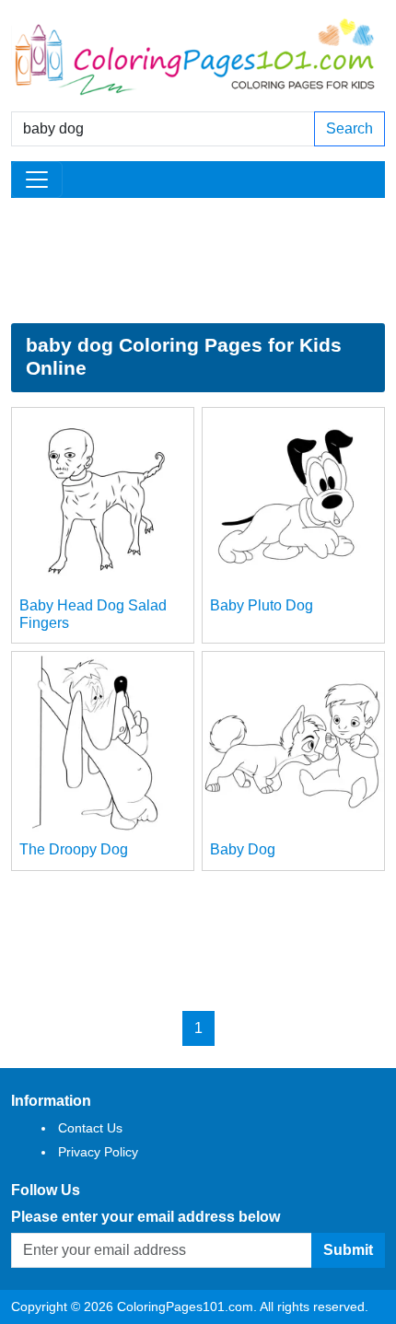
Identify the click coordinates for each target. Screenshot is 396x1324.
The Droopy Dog (73, 849)
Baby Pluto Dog (261, 605)
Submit (348, 1250)
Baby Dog (242, 849)
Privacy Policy (98, 1151)
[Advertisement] (198, 260)
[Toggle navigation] (37, 179)
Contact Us (90, 1128)
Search (349, 128)
